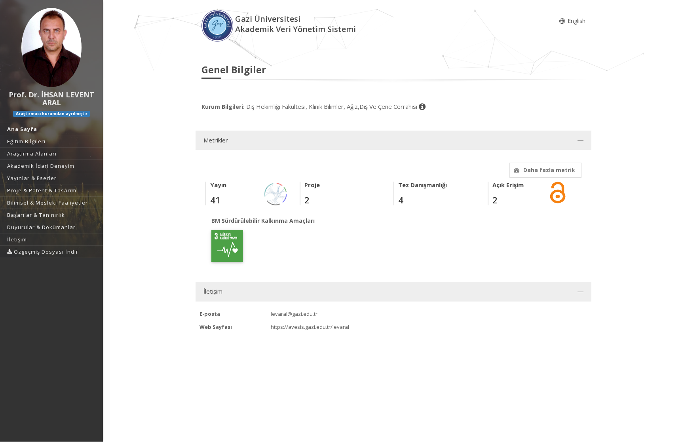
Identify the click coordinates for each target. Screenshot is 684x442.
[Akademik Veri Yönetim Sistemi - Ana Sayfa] (218, 25)
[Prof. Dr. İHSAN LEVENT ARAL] (51, 47)
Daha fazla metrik (549, 170)
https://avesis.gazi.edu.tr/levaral (310, 326)
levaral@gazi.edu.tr (294, 313)
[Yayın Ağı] (276, 193)
